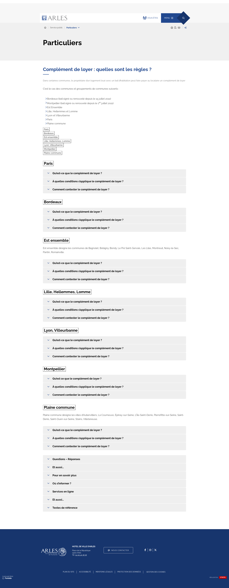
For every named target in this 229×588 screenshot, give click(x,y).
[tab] (46, 129)
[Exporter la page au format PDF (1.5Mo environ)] (175, 28)
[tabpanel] (114, 177)
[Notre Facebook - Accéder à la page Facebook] (145, 550)
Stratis (222, 577)
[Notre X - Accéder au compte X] (155, 550)
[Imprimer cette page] (172, 28)
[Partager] (185, 28)
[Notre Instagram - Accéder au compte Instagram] (150, 550)
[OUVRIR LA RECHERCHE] (183, 18)
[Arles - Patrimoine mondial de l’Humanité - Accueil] (54, 552)
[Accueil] (45, 27)
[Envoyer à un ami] (179, 28)
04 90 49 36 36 (81, 555)
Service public (56, 27)
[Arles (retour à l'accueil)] (89, 18)
